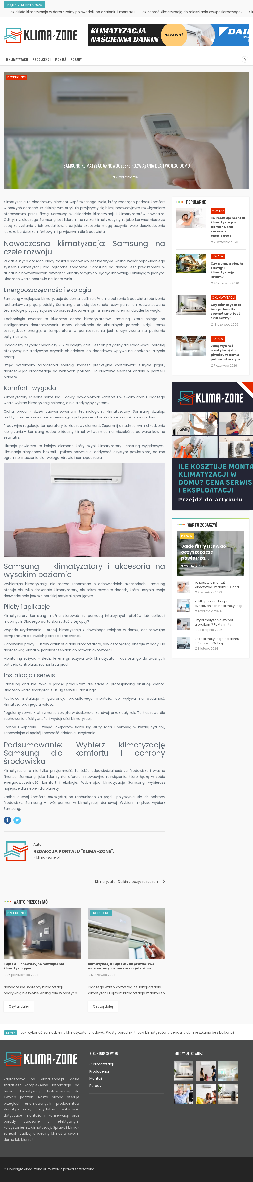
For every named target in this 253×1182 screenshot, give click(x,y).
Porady (76, 59)
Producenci (41, 59)
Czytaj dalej (19, 1006)
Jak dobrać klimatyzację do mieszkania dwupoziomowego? (192, 11)
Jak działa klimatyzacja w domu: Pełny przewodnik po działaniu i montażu (72, 11)
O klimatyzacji (17, 59)
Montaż (60, 59)
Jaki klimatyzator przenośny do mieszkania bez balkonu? (186, 1032)
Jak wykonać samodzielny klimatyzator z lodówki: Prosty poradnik (76, 1032)
